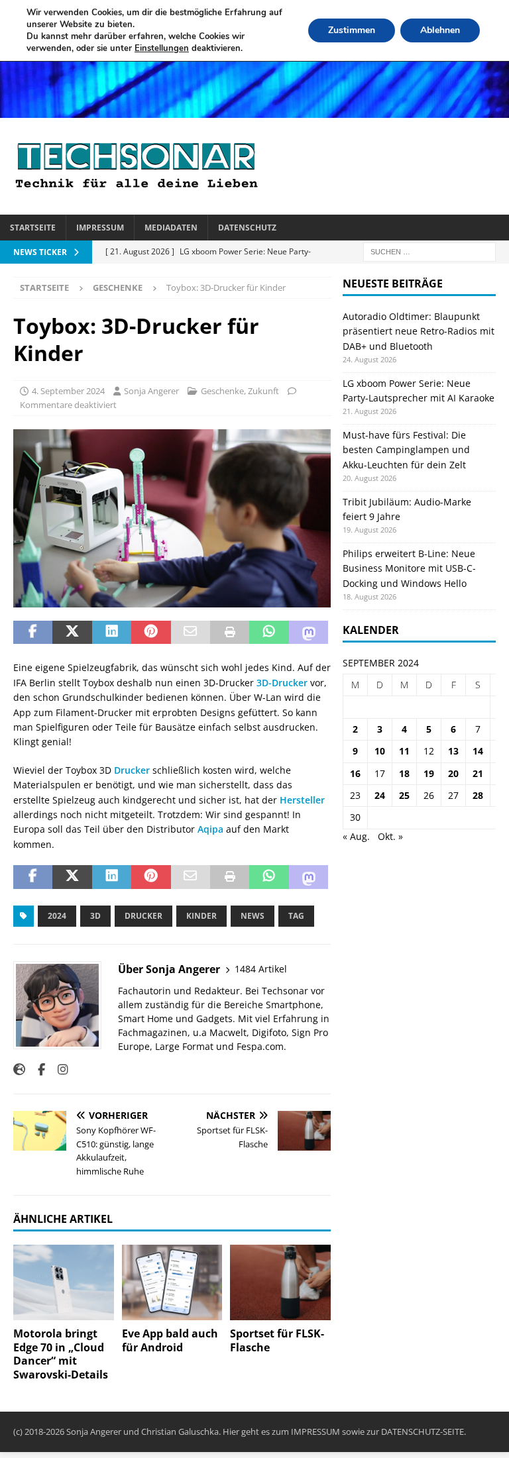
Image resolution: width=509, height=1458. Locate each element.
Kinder (201, 915)
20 (453, 773)
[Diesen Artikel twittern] (71, 633)
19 (429, 773)
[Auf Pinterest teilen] (150, 633)
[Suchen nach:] (429, 250)
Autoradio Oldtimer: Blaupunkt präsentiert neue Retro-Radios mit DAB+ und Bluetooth (418, 331)
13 (453, 751)
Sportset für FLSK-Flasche (277, 1340)
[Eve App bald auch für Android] (172, 1282)
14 (478, 751)
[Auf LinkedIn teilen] (111, 633)
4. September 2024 (68, 391)
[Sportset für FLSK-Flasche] (280, 1282)
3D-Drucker (281, 682)
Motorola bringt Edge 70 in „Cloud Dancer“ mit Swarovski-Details (60, 1354)
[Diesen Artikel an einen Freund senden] (190, 633)
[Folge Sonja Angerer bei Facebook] (36, 1069)
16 (355, 773)
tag (296, 915)
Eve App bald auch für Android (170, 1340)
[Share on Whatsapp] (268, 633)
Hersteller (302, 800)
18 (404, 773)
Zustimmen (351, 30)
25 (404, 795)
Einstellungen (162, 48)
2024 (57, 915)
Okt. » (390, 836)
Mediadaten (171, 227)
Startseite (33, 227)
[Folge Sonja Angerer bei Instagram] (58, 1069)
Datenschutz (247, 227)
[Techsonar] (254, 109)
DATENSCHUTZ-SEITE (422, 1431)
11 (404, 751)
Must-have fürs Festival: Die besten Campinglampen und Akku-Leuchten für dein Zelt (406, 450)
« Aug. (356, 836)
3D (95, 915)
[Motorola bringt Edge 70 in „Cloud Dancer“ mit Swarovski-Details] (63, 1282)
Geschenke (222, 391)
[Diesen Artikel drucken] (229, 633)
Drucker (132, 770)
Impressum (100, 227)
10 (379, 751)
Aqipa (210, 829)
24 (379, 795)
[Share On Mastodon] (308, 633)
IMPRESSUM (315, 1431)
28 (478, 795)
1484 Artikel (261, 969)
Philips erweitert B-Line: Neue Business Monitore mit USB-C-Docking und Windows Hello (409, 568)
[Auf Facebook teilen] (32, 633)
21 (478, 773)
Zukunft (263, 391)
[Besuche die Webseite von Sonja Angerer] (19, 1069)
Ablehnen (440, 30)
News (252, 915)
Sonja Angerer (151, 391)
